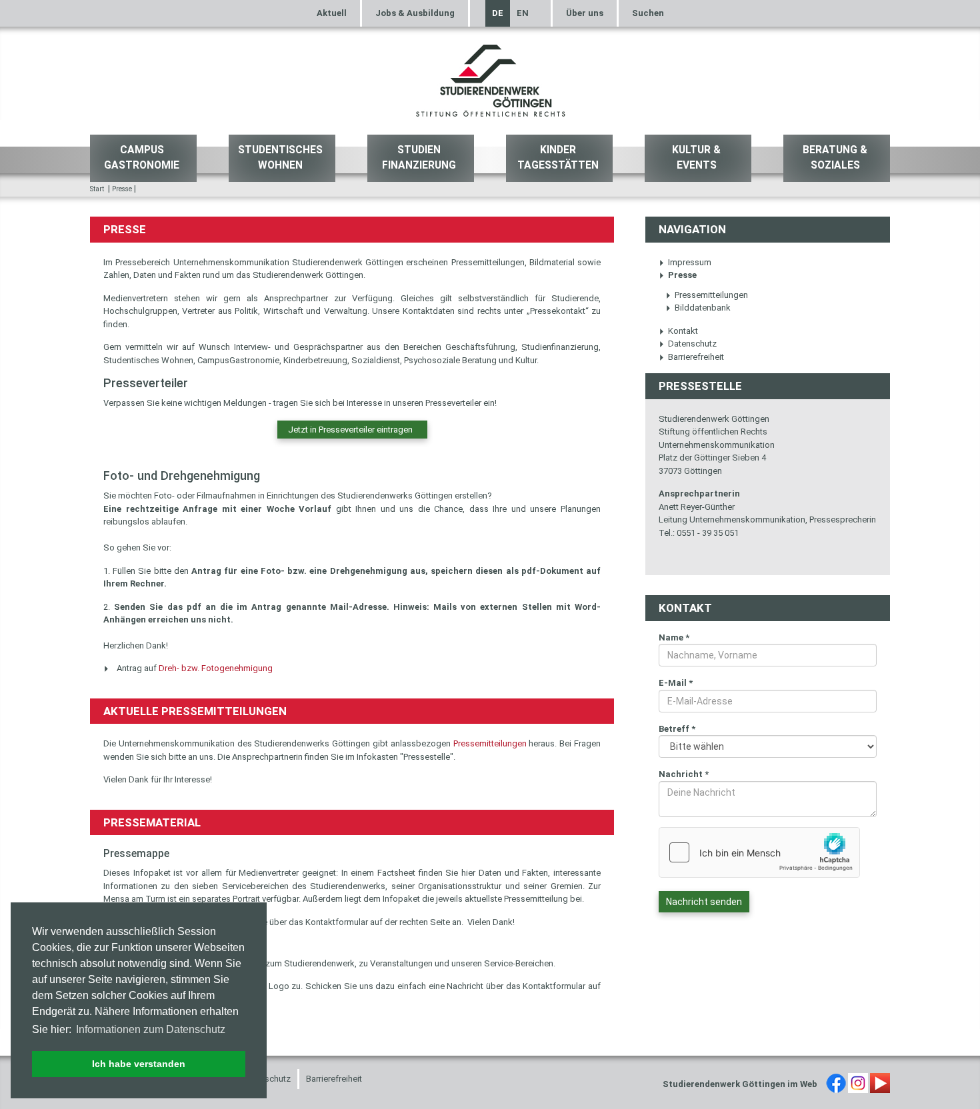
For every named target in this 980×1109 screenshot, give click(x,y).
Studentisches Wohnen (280, 157)
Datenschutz (692, 344)
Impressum (689, 262)
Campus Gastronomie (141, 157)
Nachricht (684, 774)
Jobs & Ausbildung (415, 13)
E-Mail (676, 683)
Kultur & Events (696, 157)
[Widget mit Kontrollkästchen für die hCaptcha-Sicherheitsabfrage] (759, 852)
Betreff (677, 729)
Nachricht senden (704, 901)
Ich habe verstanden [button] (138, 1063)
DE (497, 13)
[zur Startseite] (490, 79)
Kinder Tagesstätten (558, 157)
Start (97, 189)
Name (674, 637)
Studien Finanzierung (419, 157)
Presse (122, 189)
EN (523, 13)
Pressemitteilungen (490, 743)
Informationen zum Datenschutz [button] (150, 1029)
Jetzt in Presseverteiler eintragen (352, 430)
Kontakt (683, 331)
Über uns (584, 13)
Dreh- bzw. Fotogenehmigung (216, 668)
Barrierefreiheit (696, 357)
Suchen (648, 13)
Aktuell (332, 13)
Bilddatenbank (703, 308)
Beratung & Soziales (835, 157)
